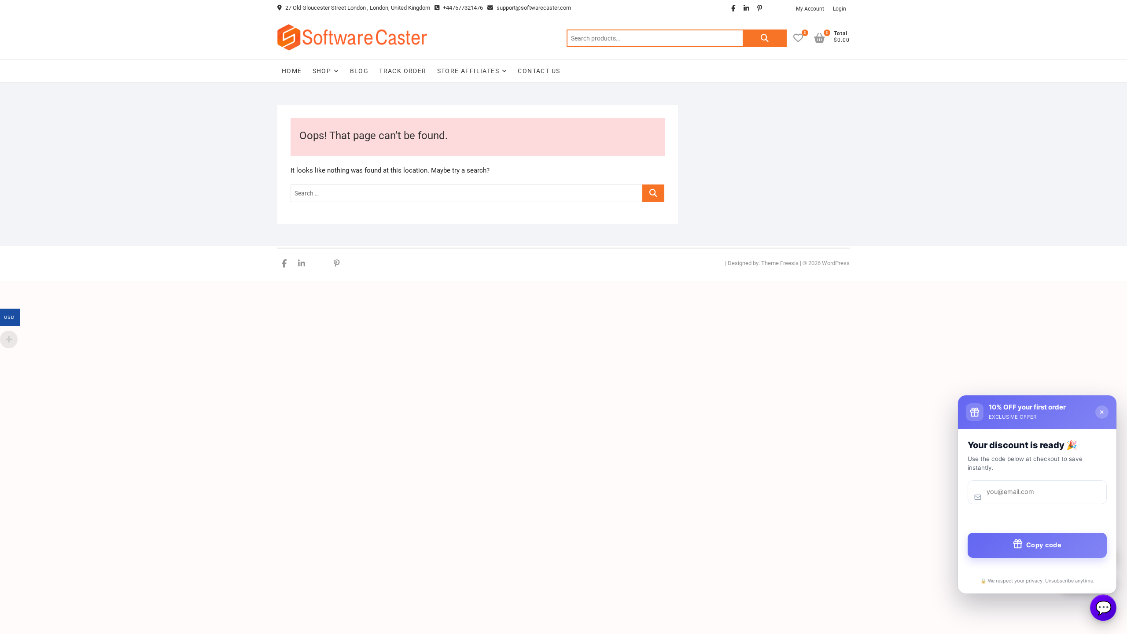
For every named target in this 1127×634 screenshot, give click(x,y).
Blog (359, 70)
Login (839, 9)
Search (765, 38)
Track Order (402, 70)
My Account (810, 9)
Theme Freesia (780, 263)
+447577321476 (462, 7)
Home (292, 70)
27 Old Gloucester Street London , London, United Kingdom (357, 7)
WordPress (836, 263)
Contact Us (539, 70)
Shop (322, 70)
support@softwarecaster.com (534, 7)
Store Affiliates (468, 70)
